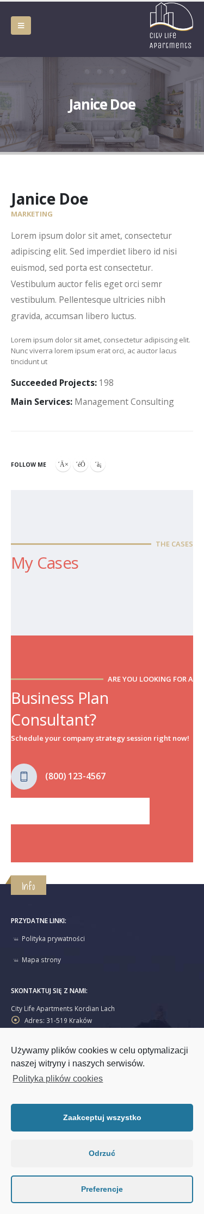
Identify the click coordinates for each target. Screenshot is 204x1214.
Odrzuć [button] (102, 1153)
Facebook (63, 464)
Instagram (98, 464)
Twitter (80, 464)
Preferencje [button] (102, 1189)
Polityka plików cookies (58, 1078)
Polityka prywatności (53, 938)
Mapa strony (41, 959)
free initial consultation (80, 810)
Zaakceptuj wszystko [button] (102, 1117)
